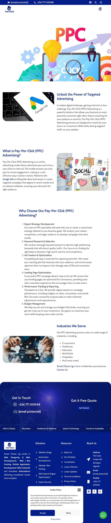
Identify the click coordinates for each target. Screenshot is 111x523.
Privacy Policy (55, 519)
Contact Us (62, 369)
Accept (43, 513)
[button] (79, 490)
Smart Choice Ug (65, 366)
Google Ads (8, 179)
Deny (68, 513)
